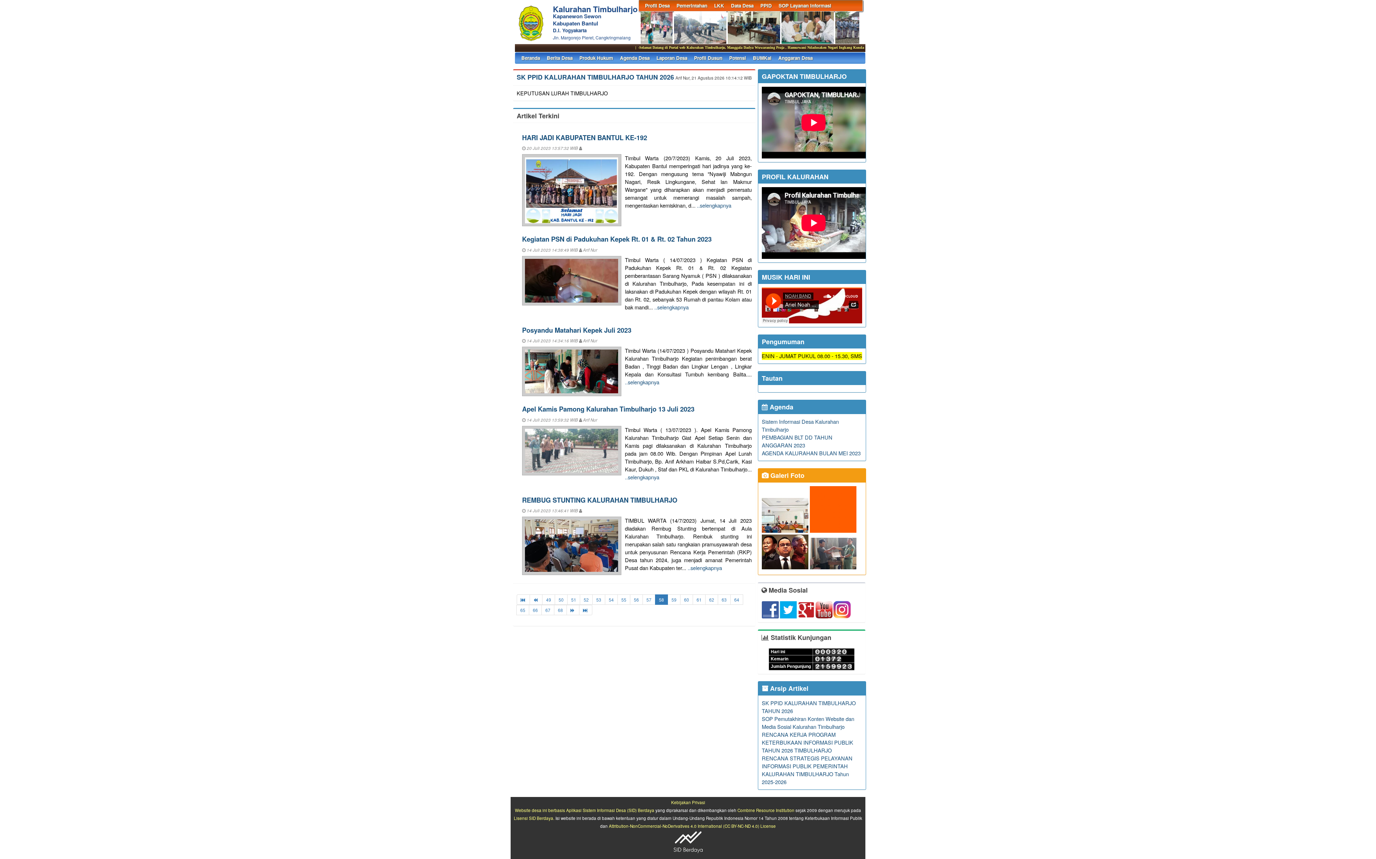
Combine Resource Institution (765, 810)
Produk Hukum (596, 57)
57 (648, 600)
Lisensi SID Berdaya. (534, 818)
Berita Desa (560, 57)
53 (598, 600)
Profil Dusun (708, 57)
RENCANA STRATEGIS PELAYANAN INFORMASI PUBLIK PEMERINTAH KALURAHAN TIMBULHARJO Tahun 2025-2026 (807, 770)
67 (547, 610)
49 (548, 600)
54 (611, 600)
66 (535, 610)
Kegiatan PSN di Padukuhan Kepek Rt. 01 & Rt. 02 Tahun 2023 (617, 239)
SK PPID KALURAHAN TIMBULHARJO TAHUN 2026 (595, 77)
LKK (719, 5)
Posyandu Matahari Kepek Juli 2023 (576, 330)
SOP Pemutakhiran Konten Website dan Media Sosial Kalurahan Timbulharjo (808, 722)
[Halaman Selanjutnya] (573, 610)
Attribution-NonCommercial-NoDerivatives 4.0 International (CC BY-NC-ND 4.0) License (692, 826)
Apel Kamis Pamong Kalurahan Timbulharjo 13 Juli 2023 (608, 409)
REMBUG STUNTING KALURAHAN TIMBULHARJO (599, 500)
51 (573, 600)
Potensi (737, 57)
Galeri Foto (786, 475)
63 (724, 600)
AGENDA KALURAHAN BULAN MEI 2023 (811, 453)
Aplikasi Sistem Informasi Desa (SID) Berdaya (610, 810)
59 (674, 600)
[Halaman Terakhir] (585, 610)
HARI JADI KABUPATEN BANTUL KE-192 (584, 137)
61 (699, 600)
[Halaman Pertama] (523, 599)
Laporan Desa (671, 57)
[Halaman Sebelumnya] (536, 599)
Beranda (530, 57)
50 (561, 600)
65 (522, 610)
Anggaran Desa (795, 57)
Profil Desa (657, 5)
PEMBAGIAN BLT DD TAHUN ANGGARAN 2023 (797, 441)
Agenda (780, 407)
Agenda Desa (635, 57)
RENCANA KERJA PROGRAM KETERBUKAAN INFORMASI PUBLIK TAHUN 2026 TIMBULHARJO (807, 742)
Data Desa (742, 5)
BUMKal (762, 57)
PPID (766, 5)
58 (661, 600)
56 (636, 600)
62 (711, 600)
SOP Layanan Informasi (805, 5)
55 (623, 600)
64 (736, 600)
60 (686, 600)
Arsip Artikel (788, 688)
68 (560, 610)
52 (586, 600)
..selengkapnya (714, 205)
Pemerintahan (692, 5)
